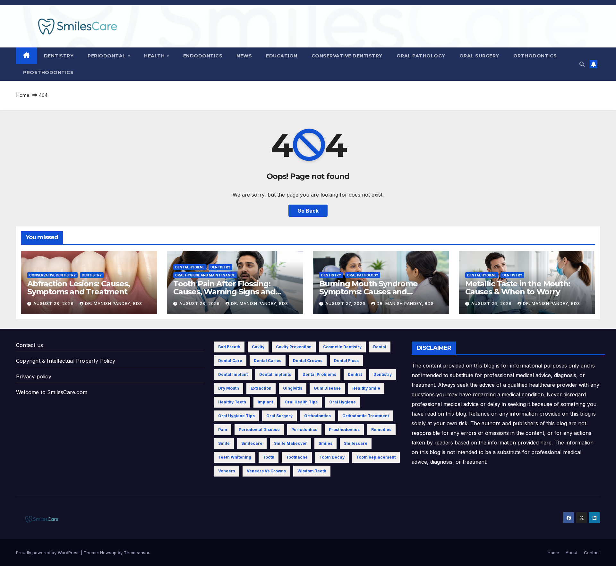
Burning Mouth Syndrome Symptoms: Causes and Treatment (368, 291)
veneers (226, 471)
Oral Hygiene (342, 402)
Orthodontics (535, 56)
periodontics (304, 429)
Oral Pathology (421, 56)
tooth (268, 457)
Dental (379, 346)
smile (224, 443)
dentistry (382, 374)
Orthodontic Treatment (365, 415)
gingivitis (292, 388)
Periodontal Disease (259, 429)
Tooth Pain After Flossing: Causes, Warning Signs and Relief (224, 291)
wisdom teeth (311, 471)
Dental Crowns (307, 360)
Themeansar (136, 552)
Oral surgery (479, 56)
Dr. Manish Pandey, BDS (113, 303)
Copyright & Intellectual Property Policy (65, 361)
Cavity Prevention (294, 346)
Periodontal (107, 56)
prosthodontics (344, 429)
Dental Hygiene (189, 267)
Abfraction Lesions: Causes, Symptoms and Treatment (78, 287)
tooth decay (332, 457)
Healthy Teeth (232, 402)
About (572, 552)
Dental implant (233, 374)
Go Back (308, 210)
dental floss (346, 360)
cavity (258, 346)
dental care (230, 360)
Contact (592, 552)
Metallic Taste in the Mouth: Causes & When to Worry (517, 287)
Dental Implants (275, 374)
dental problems (319, 374)
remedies (381, 429)
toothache (297, 457)
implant (265, 402)
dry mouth (228, 388)
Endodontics (203, 56)
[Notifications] (593, 64)
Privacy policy (33, 376)
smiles (325, 443)
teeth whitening (234, 457)
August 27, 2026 (346, 303)
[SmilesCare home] (26, 55)
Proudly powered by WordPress (48, 552)
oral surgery (279, 415)
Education (281, 56)
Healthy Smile (366, 388)
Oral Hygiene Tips (236, 415)
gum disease (327, 388)
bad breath (229, 346)
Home (23, 95)
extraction (261, 388)
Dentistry (59, 56)
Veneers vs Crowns (266, 471)
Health (155, 56)
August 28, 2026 (54, 303)
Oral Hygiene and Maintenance (205, 275)
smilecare (251, 443)
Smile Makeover (290, 443)
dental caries (267, 360)
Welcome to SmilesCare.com (51, 392)
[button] (582, 64)
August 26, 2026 (492, 303)
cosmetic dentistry (342, 346)
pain (222, 429)
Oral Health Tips (301, 402)
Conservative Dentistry (347, 56)
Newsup (108, 552)
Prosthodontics (48, 72)
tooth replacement (376, 457)
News (244, 56)
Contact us (29, 345)
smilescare (355, 443)
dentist (355, 374)
